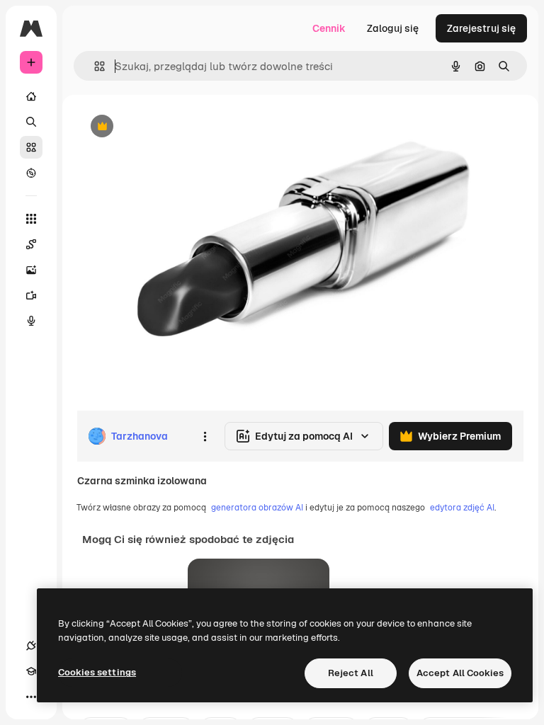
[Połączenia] (31, 645)
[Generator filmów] (31, 295)
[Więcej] (31, 696)
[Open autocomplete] (93, 66)
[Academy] (31, 671)
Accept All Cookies (460, 673)
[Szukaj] (31, 121)
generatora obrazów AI (257, 507)
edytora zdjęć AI (462, 507)
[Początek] (31, 96)
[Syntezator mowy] (31, 320)
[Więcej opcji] (205, 436)
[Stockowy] (31, 147)
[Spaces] (31, 244)
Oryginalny (174, 127)
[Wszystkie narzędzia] (31, 218)
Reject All (350, 673)
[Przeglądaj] (31, 172)
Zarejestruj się (481, 28)
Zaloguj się (393, 28)
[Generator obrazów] (31, 269)
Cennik (329, 28)
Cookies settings (97, 672)
